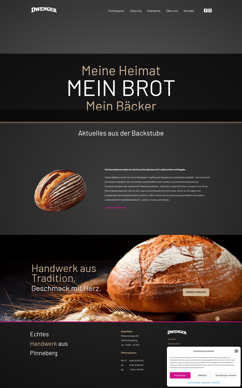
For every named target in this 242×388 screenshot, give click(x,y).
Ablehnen (202, 375)
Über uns (172, 10)
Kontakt (189, 10)
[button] (236, 351)
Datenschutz (206, 382)
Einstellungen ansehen (226, 375)
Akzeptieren (180, 375)
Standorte (153, 10)
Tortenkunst (116, 10)
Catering (135, 10)
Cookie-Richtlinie (194, 382)
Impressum (216, 382)
